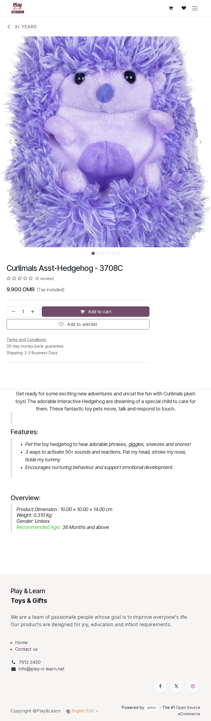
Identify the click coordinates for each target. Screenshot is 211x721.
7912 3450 (30, 662)
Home (21, 642)
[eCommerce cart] (170, 7)
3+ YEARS (25, 26)
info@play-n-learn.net (41, 669)
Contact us (26, 649)
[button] (10, 141)
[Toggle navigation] (194, 8)
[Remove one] (12, 312)
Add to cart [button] (99, 311)
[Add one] (33, 312)
